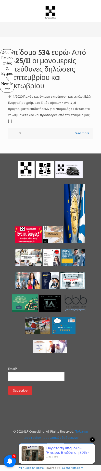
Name (11, 52)
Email (12, 74)
